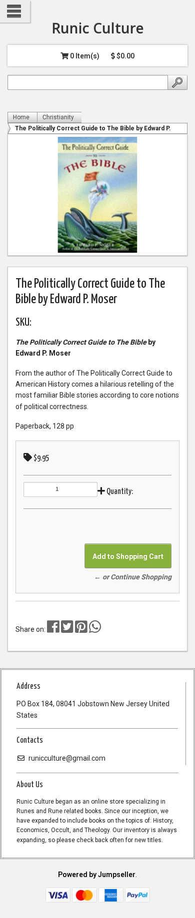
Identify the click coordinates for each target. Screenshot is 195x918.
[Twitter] (68, 629)
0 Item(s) (84, 56)
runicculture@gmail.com (66, 758)
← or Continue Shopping (133, 577)
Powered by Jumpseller (97, 875)
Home (21, 117)
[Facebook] (53, 629)
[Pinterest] (81, 629)
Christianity (58, 117)
